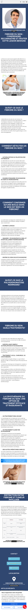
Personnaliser (7, 607)
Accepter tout (14, 604)
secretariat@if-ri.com (15, 563)
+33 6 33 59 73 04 (14, 558)
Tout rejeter (20, 607)
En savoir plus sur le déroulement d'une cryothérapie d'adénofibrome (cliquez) (15, 461)
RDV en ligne (15, 568)
